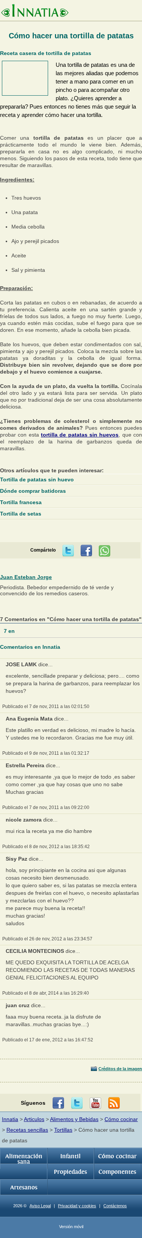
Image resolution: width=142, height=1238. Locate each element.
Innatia (10, 1119)
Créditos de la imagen (120, 1068)
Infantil (70, 1156)
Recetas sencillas (27, 1130)
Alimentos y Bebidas (74, 1119)
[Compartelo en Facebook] (86, 551)
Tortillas (63, 1130)
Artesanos (23, 1187)
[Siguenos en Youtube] (95, 1103)
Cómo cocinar (121, 1119)
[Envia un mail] (114, 1103)
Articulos (34, 1119)
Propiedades (70, 1172)
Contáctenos (115, 1205)
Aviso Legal (40, 1205)
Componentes (117, 1172)
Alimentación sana (23, 1159)
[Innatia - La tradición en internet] (35, 11)
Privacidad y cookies (77, 1205)
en (10, 631)
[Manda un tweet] (68, 551)
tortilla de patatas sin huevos (80, 435)
